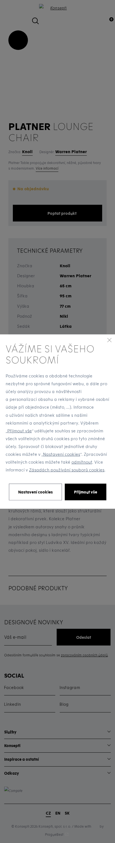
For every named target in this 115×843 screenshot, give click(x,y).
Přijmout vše (19, 430)
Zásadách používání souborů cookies (66, 469)
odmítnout (81, 461)
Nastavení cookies (61, 454)
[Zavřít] (109, 340)
